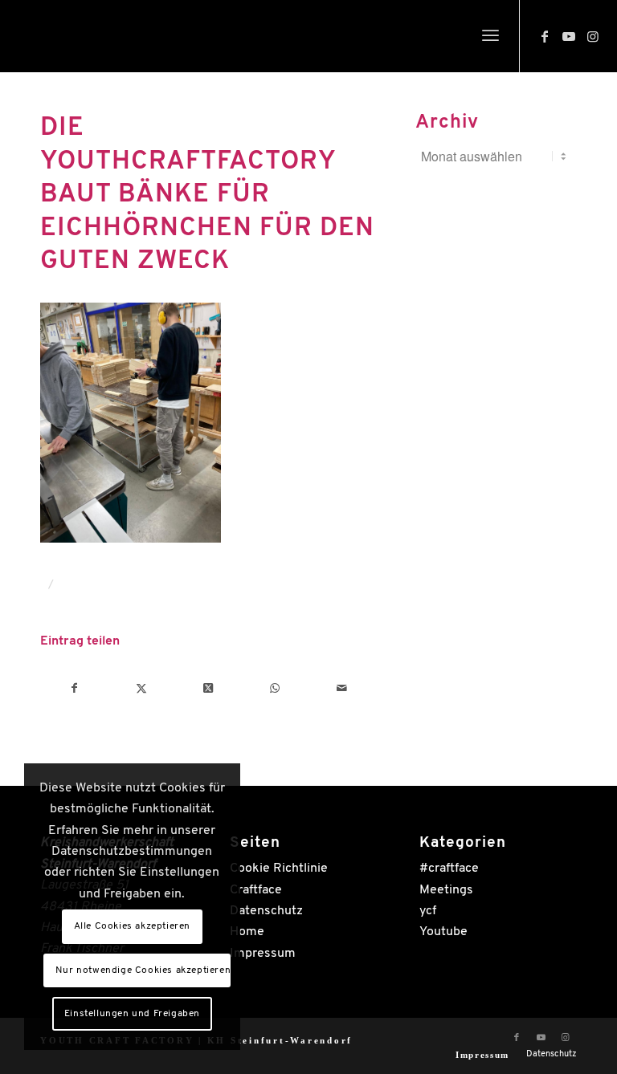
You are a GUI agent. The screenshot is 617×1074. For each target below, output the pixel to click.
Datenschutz (266, 911)
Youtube (443, 932)
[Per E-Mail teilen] (341, 688)
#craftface (449, 868)
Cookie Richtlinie (279, 868)
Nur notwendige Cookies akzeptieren (143, 970)
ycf (427, 911)
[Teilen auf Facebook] (74, 688)
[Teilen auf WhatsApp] (275, 688)
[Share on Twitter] (208, 688)
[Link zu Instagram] (593, 36)
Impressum (263, 953)
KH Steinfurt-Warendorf (280, 1040)
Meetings (446, 890)
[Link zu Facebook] (545, 36)
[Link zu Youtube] (569, 36)
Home (247, 932)
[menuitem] (490, 36)
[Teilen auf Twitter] (141, 688)
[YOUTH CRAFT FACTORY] (85, 40)
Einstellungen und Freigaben (132, 1014)
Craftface (256, 890)
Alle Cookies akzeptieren (132, 926)
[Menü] (490, 36)
